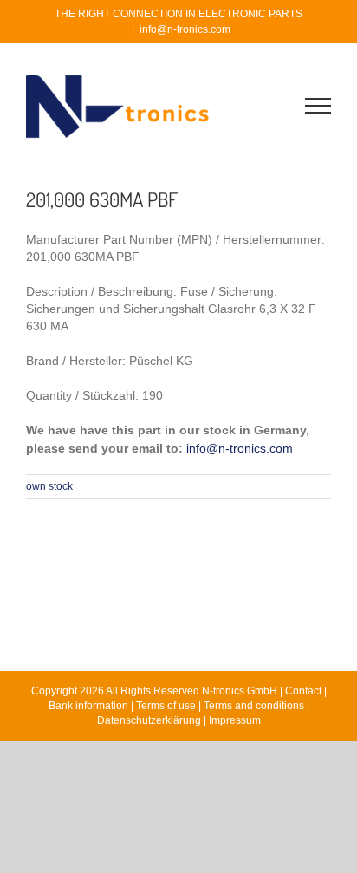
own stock (49, 486)
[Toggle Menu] (318, 106)
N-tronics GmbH (239, 691)
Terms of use (166, 706)
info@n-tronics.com (185, 29)
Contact (303, 691)
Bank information (88, 706)
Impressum (235, 720)
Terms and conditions (254, 706)
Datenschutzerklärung (149, 720)
